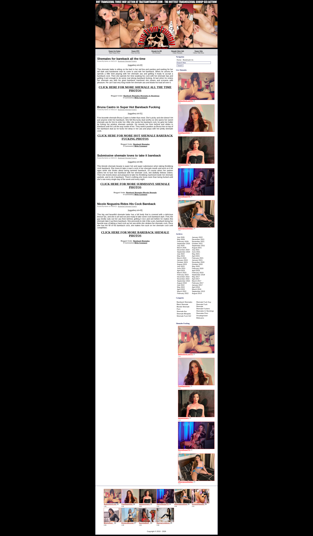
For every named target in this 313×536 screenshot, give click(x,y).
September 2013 (198, 291)
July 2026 (180, 237)
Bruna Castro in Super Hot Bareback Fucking (128, 107)
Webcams (200, 318)
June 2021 (196, 252)
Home (179, 60)
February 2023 (183, 275)
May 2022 (181, 287)
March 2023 (181, 273)
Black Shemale (182, 304)
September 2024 (183, 252)
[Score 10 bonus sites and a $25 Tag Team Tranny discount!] (156, 48)
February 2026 (183, 241)
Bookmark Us (188, 60)
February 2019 (197, 273)
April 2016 (196, 287)
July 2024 (180, 254)
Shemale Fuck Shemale (201, 305)
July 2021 (195, 250)
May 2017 (196, 277)
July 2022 (180, 285)
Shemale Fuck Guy (203, 302)
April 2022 (181, 289)
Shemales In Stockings (149, 96)
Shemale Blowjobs (184, 314)
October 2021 (197, 243)
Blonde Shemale (150, 193)
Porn (178, 309)
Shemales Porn (202, 313)
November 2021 (198, 241)
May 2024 (181, 256)
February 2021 (197, 258)
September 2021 (198, 246)
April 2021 (196, 256)
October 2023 (182, 262)
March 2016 (196, 289)
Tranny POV (135, 51)
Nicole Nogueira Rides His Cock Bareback (126, 204)
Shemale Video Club (177, 51)
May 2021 (196, 254)
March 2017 (196, 281)
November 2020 (198, 262)
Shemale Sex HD (156, 51)
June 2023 (181, 268)
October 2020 (197, 264)
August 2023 (182, 264)
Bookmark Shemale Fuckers (127, 61)
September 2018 (198, 275)
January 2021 (197, 260)
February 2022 (183, 293)
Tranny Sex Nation (114, 51)
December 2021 (198, 239)
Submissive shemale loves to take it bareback (129, 155)
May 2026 (181, 239)
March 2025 (181, 248)
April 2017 (196, 279)
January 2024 (182, 260)
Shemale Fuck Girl (184, 316)
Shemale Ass (182, 311)
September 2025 (183, 243)
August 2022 (182, 283)
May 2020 (196, 266)
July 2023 (180, 266)
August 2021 (197, 248)
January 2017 (197, 285)
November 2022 (183, 279)
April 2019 (196, 270)
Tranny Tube (199, 51)
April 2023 (181, 270)
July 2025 (180, 246)
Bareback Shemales (131, 96)
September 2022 (183, 281)
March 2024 (181, 258)
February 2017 (197, 283)
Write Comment (140, 98)
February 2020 (197, 268)
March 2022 (181, 291)
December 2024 (183, 250)
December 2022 (183, 277)
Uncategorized (201, 316)
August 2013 (197, 293)
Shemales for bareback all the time (121, 58)
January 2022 (197, 237)
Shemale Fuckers (203, 309)
